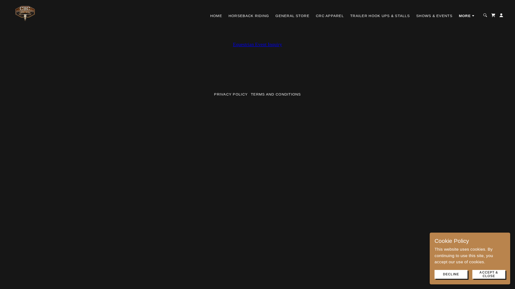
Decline (451, 274)
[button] (467, 15)
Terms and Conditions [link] (276, 94)
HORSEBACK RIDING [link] (249, 16)
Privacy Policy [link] (231, 94)
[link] (25, 15)
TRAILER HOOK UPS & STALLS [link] (380, 16)
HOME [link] (216, 16)
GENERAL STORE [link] (292, 16)
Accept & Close (488, 274)
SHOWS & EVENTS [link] (434, 16)
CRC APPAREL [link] (330, 16)
